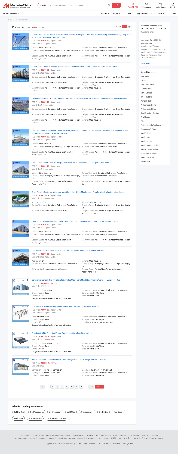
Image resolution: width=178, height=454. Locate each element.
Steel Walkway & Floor (149, 149)
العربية (99, 438)
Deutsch (80, 438)
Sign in (172, 7)
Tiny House (145, 117)
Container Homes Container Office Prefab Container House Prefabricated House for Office (68, 250)
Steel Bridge (18, 418)
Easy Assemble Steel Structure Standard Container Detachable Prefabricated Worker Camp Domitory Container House (79, 98)
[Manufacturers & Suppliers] (17, 5)
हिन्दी (120, 438)
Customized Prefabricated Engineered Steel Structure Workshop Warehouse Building (66, 306)
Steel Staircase (146, 141)
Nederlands (90, 438)
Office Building (146, 97)
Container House (147, 84)
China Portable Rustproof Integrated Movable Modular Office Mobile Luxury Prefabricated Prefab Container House (78, 192)
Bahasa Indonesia (157, 438)
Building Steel (19, 412)
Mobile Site (145, 435)
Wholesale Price (92, 435)
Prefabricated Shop (148, 109)
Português (41, 438)
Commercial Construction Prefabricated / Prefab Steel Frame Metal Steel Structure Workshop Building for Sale (76, 280)
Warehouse (145, 161)
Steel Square (118, 412)
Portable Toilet (146, 101)
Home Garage (146, 93)
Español (32, 438)
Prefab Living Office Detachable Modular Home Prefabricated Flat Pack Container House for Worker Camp (74, 66)
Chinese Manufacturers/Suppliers (58, 435)
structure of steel (35, 418)
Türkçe (136, 438)
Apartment (145, 76)
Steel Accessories (37, 412)
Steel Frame (145, 137)
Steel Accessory (55, 412)
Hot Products (25, 435)
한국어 (106, 438)
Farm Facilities (146, 88)
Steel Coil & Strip (147, 157)
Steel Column (146, 133)
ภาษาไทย (127, 438)
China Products (38, 435)
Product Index (134, 435)
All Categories (11, 13)
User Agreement (103, 444)
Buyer (115, 13)
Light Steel (71, 412)
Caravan (144, 80)
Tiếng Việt (144, 438)
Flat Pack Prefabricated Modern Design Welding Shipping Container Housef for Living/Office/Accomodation (75, 221)
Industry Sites (106, 435)
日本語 (113, 438)
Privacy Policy (128, 444)
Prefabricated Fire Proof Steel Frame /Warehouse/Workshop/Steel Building (62, 333)
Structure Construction (56, 418)
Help (129, 13)
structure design (87, 412)
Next (100, 386)
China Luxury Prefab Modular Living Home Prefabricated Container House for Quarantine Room (70, 162)
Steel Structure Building (150, 113)
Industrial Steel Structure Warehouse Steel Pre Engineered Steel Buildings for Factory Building (69, 359)
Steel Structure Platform (150, 145)
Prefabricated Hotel (148, 105)
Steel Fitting (103, 412)
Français (51, 438)
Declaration (116, 444)
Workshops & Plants (149, 129)
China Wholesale (78, 435)
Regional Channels (119, 435)
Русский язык (62, 438)
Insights (155, 435)
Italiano (72, 438)
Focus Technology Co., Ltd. (72, 444)
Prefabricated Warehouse (151, 125)
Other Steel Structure (149, 153)
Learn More (146, 63)
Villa (142, 121)
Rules (173, 13)
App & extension (143, 13)
